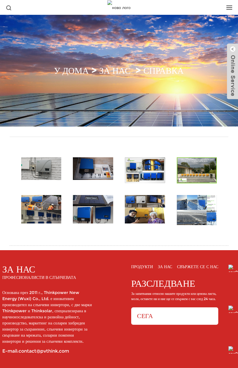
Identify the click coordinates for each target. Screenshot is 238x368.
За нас (115, 70)
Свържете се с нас (197, 267)
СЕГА (145, 316)
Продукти (142, 267)
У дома (71, 70)
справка (163, 70)
